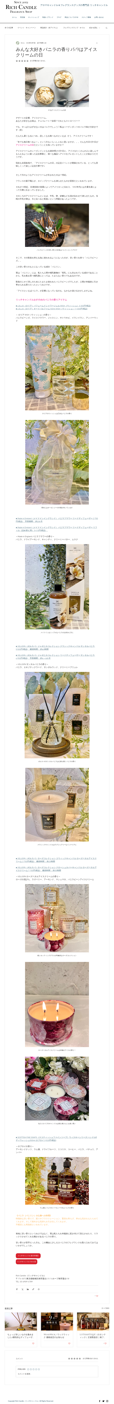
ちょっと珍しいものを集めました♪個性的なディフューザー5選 (20, 1336)
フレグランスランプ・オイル (74, 28)
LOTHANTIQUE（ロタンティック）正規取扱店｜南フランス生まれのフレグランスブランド (93, 1336)
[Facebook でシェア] (17, 1289)
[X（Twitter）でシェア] (22, 1289)
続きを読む (93, 28)
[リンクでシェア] (33, 1289)
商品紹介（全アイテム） (49, 28)
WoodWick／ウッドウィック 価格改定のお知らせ (56, 1336)
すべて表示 (105, 1308)
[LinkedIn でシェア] (28, 1289)
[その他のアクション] (97, 43)
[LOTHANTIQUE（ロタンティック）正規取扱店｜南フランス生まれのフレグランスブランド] (93, 1322)
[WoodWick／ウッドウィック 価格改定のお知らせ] (57, 1322)
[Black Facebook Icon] (99, 1401)
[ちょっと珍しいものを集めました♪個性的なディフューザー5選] (21, 1322)
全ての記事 (9, 28)
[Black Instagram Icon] (107, 1401)
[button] (106, 28)
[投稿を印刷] (39, 1289)
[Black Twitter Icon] (103, 1401)
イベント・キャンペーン (26, 28)
